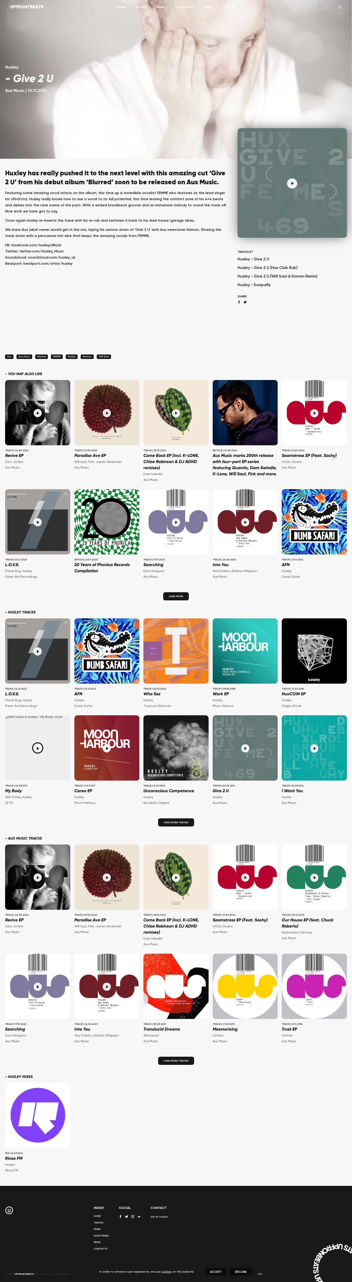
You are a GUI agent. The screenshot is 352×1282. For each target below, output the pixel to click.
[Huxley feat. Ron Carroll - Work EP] (245, 651)
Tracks (141, 7)
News (208, 7)
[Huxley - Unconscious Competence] (176, 748)
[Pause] (292, 183)
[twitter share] (245, 302)
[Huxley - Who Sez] (176, 651)
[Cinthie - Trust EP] (314, 987)
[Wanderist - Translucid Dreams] (176, 987)
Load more (176, 596)
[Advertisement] (116, 315)
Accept (216, 1272)
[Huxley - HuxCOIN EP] (314, 651)
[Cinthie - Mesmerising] (245, 987)
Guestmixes (184, 7)
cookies (166, 1271)
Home (121, 7)
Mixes (160, 7)
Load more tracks (176, 822)
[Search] (340, 7)
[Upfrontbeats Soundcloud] (138, 1218)
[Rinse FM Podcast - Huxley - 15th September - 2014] (37, 1116)
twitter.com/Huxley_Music (41, 251)
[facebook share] (239, 302)
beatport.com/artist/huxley (48, 264)
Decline (241, 1272)
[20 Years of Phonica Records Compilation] (107, 522)
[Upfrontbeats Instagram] (132, 1216)
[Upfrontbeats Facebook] (120, 1216)
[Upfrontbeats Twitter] (126, 1216)
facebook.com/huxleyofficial (36, 245)
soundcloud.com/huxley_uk (51, 257)
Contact (228, 7)
